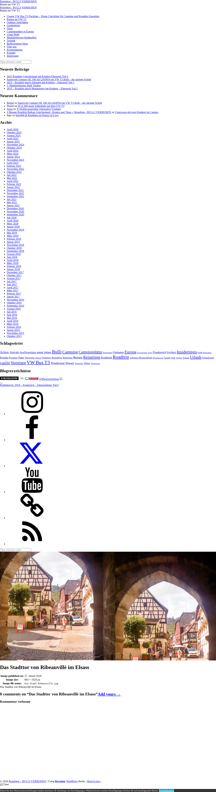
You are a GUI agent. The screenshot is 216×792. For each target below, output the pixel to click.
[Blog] (49, 379)
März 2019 (12, 235)
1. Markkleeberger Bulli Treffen (24, 85)
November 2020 (15, 211)
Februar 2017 (14, 293)
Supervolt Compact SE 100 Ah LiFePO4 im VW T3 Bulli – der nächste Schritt (49, 79)
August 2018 (14, 254)
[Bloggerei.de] (31, 379)
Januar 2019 (13, 241)
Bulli (57, 351)
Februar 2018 (14, 266)
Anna (10, 109)
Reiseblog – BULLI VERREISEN (27, 781)
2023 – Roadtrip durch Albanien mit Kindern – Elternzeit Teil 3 (40, 82)
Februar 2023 (14, 165)
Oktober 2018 (14, 248)
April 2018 (12, 260)
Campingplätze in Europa (20, 31)
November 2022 (15, 169)
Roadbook (106, 357)
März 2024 (12, 153)
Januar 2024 (13, 156)
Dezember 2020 (15, 208)
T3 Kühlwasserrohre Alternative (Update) (39, 109)
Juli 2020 (12, 217)
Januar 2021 (13, 205)
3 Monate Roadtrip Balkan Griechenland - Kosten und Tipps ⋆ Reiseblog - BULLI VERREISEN (59, 112)
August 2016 (14, 308)
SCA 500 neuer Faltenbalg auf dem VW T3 (41, 106)
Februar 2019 (14, 238)
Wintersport (95, 363)
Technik (11, 40)
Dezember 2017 (15, 272)
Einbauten (118, 352)
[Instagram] (32, 413)
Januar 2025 (13, 141)
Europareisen (142, 353)
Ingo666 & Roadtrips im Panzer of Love (37, 115)
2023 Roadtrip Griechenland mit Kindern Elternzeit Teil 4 (37, 76)
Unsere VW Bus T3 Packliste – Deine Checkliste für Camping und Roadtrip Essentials (53, 16)
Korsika (4, 357)
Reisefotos (68, 357)
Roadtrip (121, 357)
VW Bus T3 (38, 362)
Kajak (200, 352)
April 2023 (12, 162)
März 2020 (12, 223)
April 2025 (12, 138)
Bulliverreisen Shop (17, 43)
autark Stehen (44, 352)
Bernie (10, 102)
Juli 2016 (12, 311)
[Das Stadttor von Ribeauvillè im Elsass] (57, 658)
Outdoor (46, 357)
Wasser (69, 363)
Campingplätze (90, 352)
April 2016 (12, 321)
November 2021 (15, 193)
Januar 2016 (13, 330)
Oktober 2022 (14, 172)
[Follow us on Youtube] (32, 491)
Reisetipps (91, 357)
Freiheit (171, 352)
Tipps (10, 28)
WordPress (72, 781)
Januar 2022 (13, 187)
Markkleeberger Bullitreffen (21, 37)
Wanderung (58, 363)
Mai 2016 (12, 317)
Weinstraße (79, 363)
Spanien (167, 358)
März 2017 (12, 290)
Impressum (12, 55)
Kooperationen (15, 49)
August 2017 (14, 278)
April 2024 (12, 150)
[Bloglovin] (32, 517)
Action (4, 352)
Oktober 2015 (14, 336)
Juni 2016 (12, 314)
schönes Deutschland (141, 357)
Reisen (78, 357)
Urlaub (195, 357)
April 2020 (12, 220)
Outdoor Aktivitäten (17, 22)
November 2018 (15, 245)
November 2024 (15, 144)
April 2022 (12, 181)
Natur (21, 357)
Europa (130, 352)
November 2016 (15, 299)
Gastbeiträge (13, 25)
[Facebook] (32, 439)
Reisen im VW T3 (16, 19)
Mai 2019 (12, 232)
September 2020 (15, 214)
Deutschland (107, 353)
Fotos (150, 353)
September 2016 (15, 305)
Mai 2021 (12, 202)
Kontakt (11, 52)
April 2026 (12, 129)
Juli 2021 (12, 199)
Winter (87, 363)
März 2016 (12, 324)
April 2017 (12, 287)
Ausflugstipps (27, 352)
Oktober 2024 (14, 147)
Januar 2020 (13, 226)
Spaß (173, 358)
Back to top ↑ (94, 781)
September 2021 (15, 196)
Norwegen (30, 357)
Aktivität (14, 352)
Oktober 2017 (14, 275)
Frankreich (159, 352)
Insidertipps (187, 351)
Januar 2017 (13, 296)
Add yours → (109, 694)
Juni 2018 (12, 257)
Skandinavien (158, 358)
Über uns (12, 46)
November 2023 (15, 159)
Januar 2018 (13, 269)
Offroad (38, 358)
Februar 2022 (14, 184)
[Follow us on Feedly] (32, 543)
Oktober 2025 (14, 132)
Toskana (186, 358)
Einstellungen (166, 790)
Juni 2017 (12, 284)
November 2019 (15, 229)
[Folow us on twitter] (32, 465)
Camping (70, 352)
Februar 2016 (14, 327)
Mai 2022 (12, 178)
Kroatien (13, 357)
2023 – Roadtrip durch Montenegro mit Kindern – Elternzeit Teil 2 (42, 88)
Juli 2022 (12, 175)
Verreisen (18, 363)
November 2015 (15, 333)
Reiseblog (57, 357)
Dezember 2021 (15, 190)
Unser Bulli (13, 34)
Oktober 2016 (14, 302)
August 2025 (14, 135)
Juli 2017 (12, 281)
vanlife (5, 363)
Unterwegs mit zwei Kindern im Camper (136, 112)
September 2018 (15, 251)
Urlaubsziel (208, 357)
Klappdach (207, 353)
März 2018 (12, 263)
